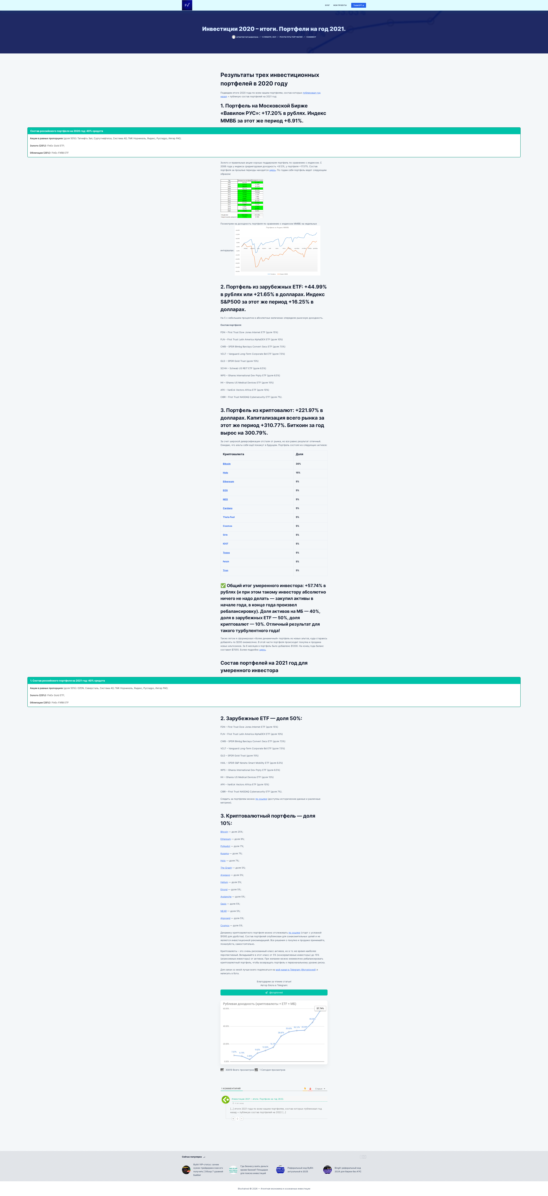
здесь (272, 170)
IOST (225, 543)
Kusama (224, 853)
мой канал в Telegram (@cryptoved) (296, 969)
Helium (224, 882)
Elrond (223, 889)
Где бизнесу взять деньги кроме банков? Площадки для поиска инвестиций (254, 1170)
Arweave (225, 875)
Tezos (226, 552)
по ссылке (261, 798)
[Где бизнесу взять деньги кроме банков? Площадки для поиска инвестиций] (233, 1170)
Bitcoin (227, 463)
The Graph (226, 867)
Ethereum (228, 481)
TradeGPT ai (358, 5)
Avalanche (225, 896)
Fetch (226, 561)
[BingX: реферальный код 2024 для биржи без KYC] (327, 1170)
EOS (225, 490)
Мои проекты (340, 5)
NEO (225, 499)
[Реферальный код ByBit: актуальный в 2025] (280, 1170)
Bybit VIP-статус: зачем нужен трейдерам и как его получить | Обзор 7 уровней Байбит (208, 1169)
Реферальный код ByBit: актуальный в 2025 (301, 1170)
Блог (327, 5)
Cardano (227, 508)
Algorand (225, 918)
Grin (225, 534)
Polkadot (225, 846)
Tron (225, 570)
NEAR (223, 911)
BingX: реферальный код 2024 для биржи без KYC (348, 1170)
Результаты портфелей (291, 37)
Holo (225, 472)
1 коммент (311, 37)
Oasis (223, 903)
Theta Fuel (229, 517)
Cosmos (227, 525)
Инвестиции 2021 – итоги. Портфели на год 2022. (258, 1099)
